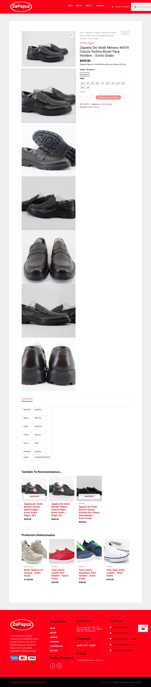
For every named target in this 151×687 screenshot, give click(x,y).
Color (82, 69)
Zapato (97, 32)
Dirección (84, 620)
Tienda (88, 6)
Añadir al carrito (108, 97)
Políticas (116, 620)
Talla (82, 78)
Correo (82, 653)
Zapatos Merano (93, 107)
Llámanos (84, 638)
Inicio (70, 6)
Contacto (100, 6)
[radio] (84, 74)
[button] (72, 35)
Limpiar (82, 92)
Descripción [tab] (27, 401)
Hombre (89, 32)
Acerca (79, 6)
